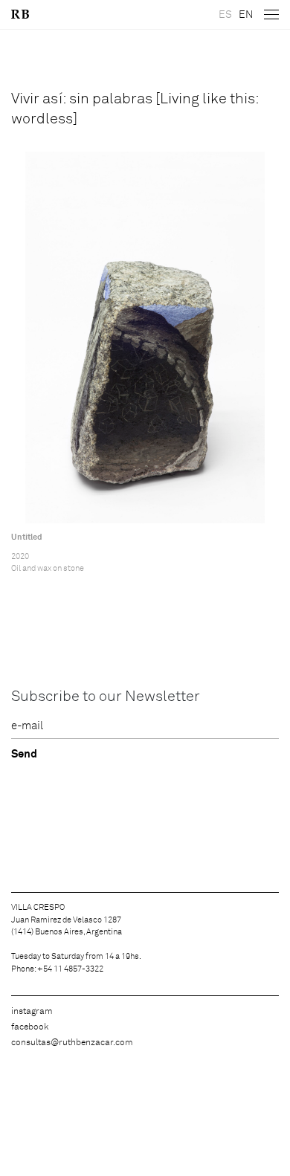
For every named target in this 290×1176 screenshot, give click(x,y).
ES (225, 15)
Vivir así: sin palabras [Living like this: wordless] (135, 108)
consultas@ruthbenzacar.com (72, 1042)
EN (246, 15)
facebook (29, 1027)
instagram (32, 1011)
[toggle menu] (271, 15)
